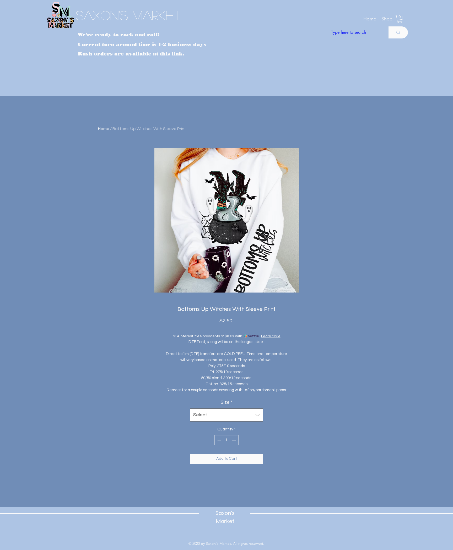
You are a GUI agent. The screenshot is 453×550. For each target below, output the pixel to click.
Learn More (271, 336)
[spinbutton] (226, 440)
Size (227, 402)
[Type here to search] (398, 32)
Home (103, 129)
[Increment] (234, 440)
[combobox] (226, 415)
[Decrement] (218, 440)
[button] (387, 19)
